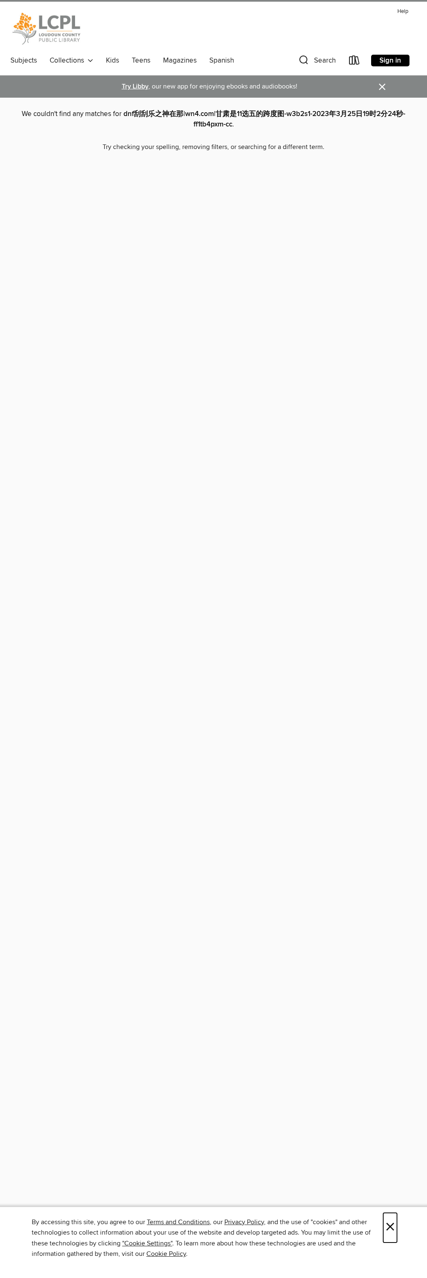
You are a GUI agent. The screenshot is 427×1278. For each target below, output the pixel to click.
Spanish (221, 60)
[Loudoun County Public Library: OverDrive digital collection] (46, 28)
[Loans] (354, 62)
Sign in (390, 60)
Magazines (180, 60)
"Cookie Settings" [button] (147, 1243)
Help (402, 11)
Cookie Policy (166, 1254)
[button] (316, 62)
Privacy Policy (244, 1222)
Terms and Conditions (178, 1222)
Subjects (23, 60)
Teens (141, 60)
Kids (112, 60)
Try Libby (135, 86)
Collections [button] (69, 60)
